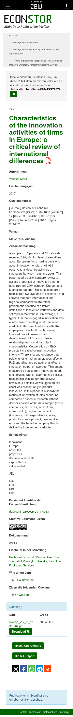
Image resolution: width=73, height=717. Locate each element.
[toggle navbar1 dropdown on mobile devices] (7, 5)
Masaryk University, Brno (25, 42)
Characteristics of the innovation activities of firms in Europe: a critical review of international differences (36, 139)
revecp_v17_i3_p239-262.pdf (21, 624)
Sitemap (63, 712)
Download (19, 631)
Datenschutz (50, 712)
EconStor (13, 35)
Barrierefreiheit (50, 715)
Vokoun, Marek (18, 179)
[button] (15, 668)
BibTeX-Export (25, 656)
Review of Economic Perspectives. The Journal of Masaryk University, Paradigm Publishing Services (35, 561)
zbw (36, 6)
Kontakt (23, 712)
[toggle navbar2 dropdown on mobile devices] (66, 5)
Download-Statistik (28, 646)
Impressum (35, 712)
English (65, 715)
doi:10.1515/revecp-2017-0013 (29, 511)
